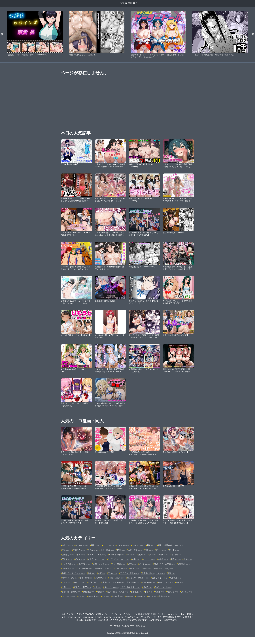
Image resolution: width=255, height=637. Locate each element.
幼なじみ (172, 592)
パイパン (79, 582)
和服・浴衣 (133, 582)
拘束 (149, 550)
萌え (169, 568)
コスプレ (84, 564)
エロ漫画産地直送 (127, 3)
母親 (129, 596)
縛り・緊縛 (118, 564)
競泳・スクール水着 (164, 564)
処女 (121, 550)
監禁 (147, 568)
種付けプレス (69, 578)
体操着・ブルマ (103, 568)
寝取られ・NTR (82, 587)
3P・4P (174, 550)
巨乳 (95, 545)
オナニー (149, 559)
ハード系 (93, 596)
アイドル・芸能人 (129, 573)
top (111, 626)
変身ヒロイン (159, 578)
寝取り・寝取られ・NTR (170, 545)
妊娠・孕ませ (116, 555)
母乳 (100, 592)
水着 (136, 559)
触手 (97, 587)
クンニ (135, 568)
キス (161, 573)
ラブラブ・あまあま (118, 559)
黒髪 (91, 573)
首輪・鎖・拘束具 (71, 592)
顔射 (171, 573)
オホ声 (140, 596)
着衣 (131, 555)
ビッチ (176, 555)
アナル (92, 550)
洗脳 (158, 568)
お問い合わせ (140, 626)
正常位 (67, 559)
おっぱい (82, 545)
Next (253, 34)
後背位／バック (96, 559)
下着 (148, 592)
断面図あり (148, 573)
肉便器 (163, 559)
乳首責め (175, 578)
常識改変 (117, 596)
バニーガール (111, 587)
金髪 (101, 573)
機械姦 (147, 587)
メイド (66, 582)
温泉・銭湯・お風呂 (117, 592)
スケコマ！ (130, 626)
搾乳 (106, 582)
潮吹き (175, 559)
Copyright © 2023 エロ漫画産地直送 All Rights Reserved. (127, 633)
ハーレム (145, 564)
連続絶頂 (184, 564)
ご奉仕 (66, 587)
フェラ (108, 545)
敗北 (152, 596)
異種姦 (159, 592)
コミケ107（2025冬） (138, 578)
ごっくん (186, 592)
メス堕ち (100, 578)
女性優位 (88, 592)
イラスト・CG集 (97, 555)
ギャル (80, 559)
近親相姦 (136, 592)
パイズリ (123, 545)
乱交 (188, 559)
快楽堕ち (68, 555)
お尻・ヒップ (101, 564)
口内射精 (68, 568)
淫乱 (81, 596)
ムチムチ (121, 568)
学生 (81, 555)
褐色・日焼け (116, 578)
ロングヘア (68, 596)
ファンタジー (84, 568)
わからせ (118, 582)
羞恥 (132, 564)
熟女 (142, 555)
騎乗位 (163, 555)
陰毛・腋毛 (86, 578)
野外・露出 (107, 550)
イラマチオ (68, 564)
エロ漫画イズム (119, 626)
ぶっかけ (138, 545)
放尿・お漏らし (163, 587)
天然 (105, 596)
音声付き (164, 596)
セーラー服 (148, 582)
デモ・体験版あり (131, 587)
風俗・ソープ (165, 582)
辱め (66, 550)
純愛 (179, 582)
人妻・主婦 (135, 550)
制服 (151, 545)
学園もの (79, 550)
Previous (2, 34)
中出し (67, 545)
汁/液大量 (93, 582)
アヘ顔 (161, 550)
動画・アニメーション (73, 573)
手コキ (112, 573)
